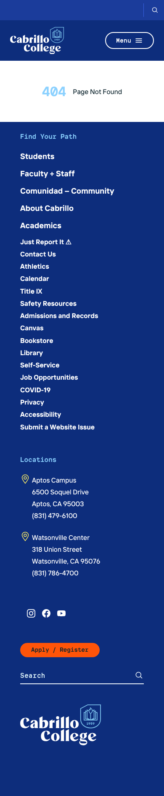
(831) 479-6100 (54, 515)
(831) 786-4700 (55, 573)
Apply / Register (60, 649)
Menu (123, 40)
